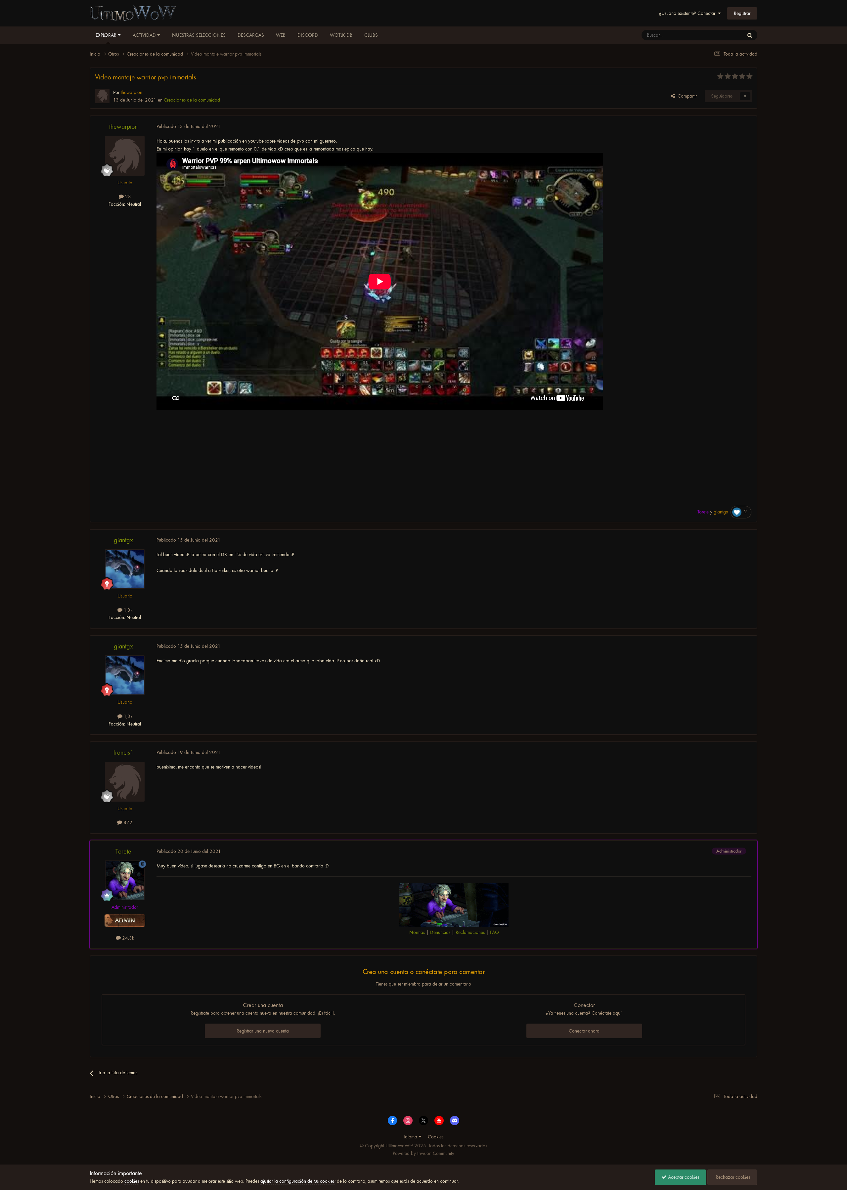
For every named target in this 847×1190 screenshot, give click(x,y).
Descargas (251, 35)
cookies (131, 1181)
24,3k (127, 938)
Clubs (371, 35)
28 (127, 196)
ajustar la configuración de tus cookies (297, 1181)
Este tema (725, 35)
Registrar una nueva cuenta (263, 1031)
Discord (307, 35)
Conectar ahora (584, 1031)
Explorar (107, 35)
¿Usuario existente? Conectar (688, 13)
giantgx (123, 540)
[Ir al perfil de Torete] (125, 880)
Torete (123, 851)
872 (127, 822)
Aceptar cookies (683, 1177)
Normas (417, 932)
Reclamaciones (470, 932)
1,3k (127, 610)
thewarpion (123, 126)
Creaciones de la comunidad (192, 100)
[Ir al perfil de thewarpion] (102, 96)
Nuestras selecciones (199, 35)
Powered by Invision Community (423, 1153)
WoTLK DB (341, 35)
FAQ (494, 932)
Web (281, 35)
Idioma (411, 1137)
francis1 (123, 752)
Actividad (145, 35)
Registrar (742, 13)
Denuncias (440, 932)
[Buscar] (749, 35)
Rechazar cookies (732, 1177)
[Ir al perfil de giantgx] (125, 569)
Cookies (435, 1137)
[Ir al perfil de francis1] (125, 782)
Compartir (686, 96)
